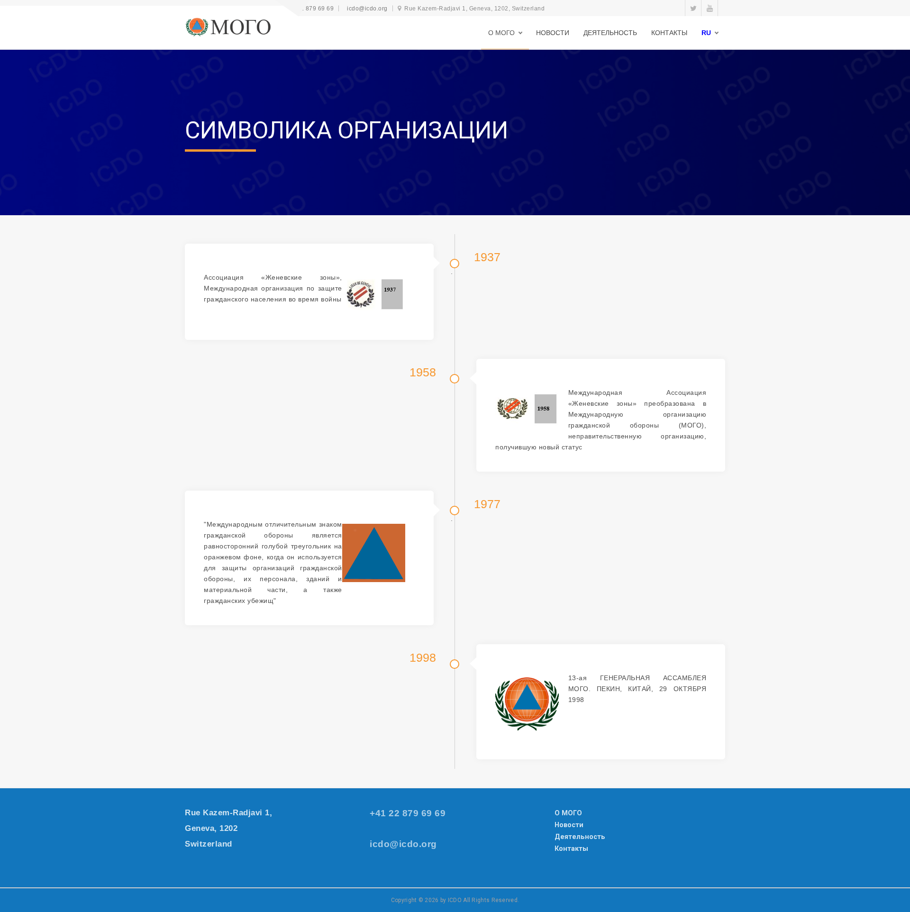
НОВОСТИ (552, 32)
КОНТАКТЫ (669, 32)
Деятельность (580, 836)
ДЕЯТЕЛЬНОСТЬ (610, 32)
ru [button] (706, 32)
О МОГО (568, 813)
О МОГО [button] (501, 32)
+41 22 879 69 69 (309, 8)
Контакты (571, 848)
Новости (569, 825)
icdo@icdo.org (367, 8)
